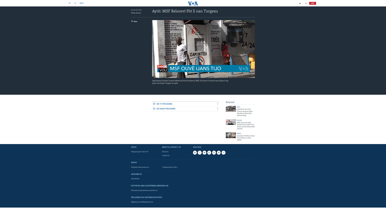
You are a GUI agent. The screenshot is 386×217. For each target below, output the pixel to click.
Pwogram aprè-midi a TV (139, 152)
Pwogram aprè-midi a (170, 167)
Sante (239, 133)
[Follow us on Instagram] (223, 153)
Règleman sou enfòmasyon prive (142, 202)
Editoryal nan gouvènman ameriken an (144, 190)
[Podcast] (214, 153)
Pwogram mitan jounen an (140, 167)
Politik (239, 120)
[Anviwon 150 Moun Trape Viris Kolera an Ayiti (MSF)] (231, 135)
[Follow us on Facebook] (195, 153)
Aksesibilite (135, 179)
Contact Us (165, 155)
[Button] (134, 22)
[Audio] (306, 3)
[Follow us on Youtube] (204, 153)
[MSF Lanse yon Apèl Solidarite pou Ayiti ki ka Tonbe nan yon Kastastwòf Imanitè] (231, 122)
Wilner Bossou (136, 13)
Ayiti (82, 3)
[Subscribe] (219, 153)
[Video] (300, 3)
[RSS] (209, 153)
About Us (165, 152)
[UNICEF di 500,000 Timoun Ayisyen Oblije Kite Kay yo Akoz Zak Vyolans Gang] (231, 109)
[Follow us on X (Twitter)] (200, 153)
